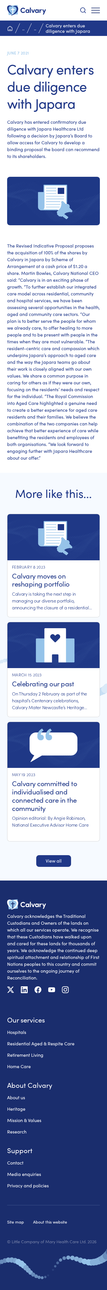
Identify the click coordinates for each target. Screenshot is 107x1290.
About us (16, 1097)
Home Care (19, 1066)
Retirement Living (25, 1055)
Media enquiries (24, 1174)
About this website (50, 1222)
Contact (15, 1163)
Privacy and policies (28, 1185)
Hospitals (16, 1032)
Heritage (16, 1109)
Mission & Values (24, 1120)
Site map (15, 1222)
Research (17, 1132)
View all (54, 861)
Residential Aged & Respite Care (40, 1043)
